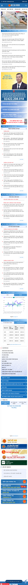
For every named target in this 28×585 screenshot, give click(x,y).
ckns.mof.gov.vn (15, 435)
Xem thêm (21, 159)
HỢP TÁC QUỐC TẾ (6, 365)
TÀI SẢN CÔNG (5, 354)
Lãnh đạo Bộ (17, 9)
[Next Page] (25, 20)
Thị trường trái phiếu (7, 352)
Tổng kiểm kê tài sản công (9, 373)
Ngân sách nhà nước (7, 350)
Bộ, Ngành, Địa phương (10, 470)
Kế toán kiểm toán (7, 363)
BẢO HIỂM (4, 361)
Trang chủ (3, 9)
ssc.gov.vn (15, 316)
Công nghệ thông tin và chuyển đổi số (12, 371)
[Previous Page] (3, 20)
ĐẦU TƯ (4, 367)
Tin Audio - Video (16, 30)
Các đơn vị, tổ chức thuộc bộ (12, 473)
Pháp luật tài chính (7, 369)
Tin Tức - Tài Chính (6, 30)
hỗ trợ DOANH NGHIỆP (14, 226)
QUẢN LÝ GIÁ (5, 357)
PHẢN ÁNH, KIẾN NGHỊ (14, 196)
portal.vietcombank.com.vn (15, 344)
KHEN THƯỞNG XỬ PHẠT (14, 128)
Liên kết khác (8, 476)
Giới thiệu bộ (10, 9)
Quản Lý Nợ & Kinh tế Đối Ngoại (10, 359)
